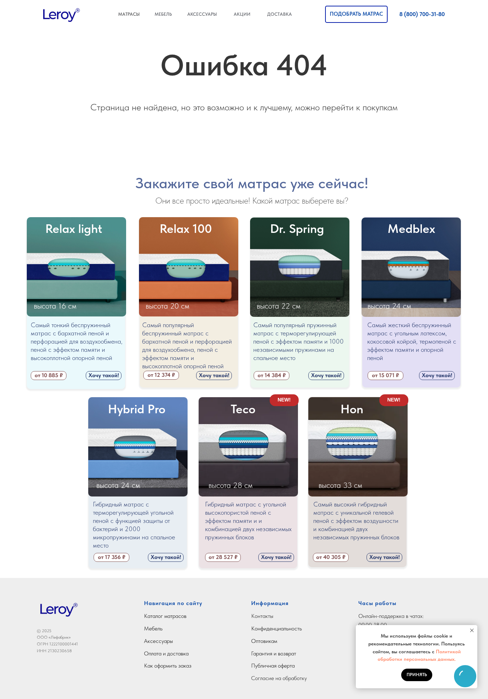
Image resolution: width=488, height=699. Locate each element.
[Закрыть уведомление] (471, 630)
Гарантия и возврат (273, 653)
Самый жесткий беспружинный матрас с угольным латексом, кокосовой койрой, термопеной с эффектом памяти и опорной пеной (411, 341)
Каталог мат (158, 616)
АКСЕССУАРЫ (202, 14)
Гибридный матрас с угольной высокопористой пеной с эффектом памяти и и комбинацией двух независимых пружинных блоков (248, 520)
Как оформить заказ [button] (167, 665)
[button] (356, 14)
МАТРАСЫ (129, 14)
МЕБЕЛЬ (163, 14)
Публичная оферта (273, 665)
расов (179, 616)
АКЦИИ (242, 14)
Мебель (153, 628)
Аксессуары (158, 641)
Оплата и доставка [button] (166, 653)
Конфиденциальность (276, 628)
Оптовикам (264, 641)
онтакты (264, 616)
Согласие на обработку (279, 678)
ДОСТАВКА (279, 14)
